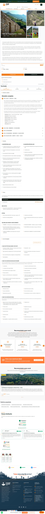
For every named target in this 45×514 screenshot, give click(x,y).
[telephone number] (39, 5)
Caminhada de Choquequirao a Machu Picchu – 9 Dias (11, 387)
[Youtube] (23, 507)
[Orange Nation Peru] (6, 4)
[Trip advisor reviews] (22, 467)
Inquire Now (32, 512)
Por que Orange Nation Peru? (16, 490)
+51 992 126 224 (28, 489)
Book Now (25, 512)
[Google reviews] (11, 467)
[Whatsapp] (2, 513)
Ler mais (3, 461)
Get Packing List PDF (37, 242)
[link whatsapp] (37, 5)
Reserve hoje (19, 1)
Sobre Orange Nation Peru (17, 485)
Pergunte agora (34, 74)
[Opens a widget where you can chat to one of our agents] (41, 512)
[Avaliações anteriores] (1, 434)
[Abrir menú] (41, 5)
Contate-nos (15, 491)
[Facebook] (19, 507)
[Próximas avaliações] (43, 434)
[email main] (35, 5)
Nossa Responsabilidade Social (16, 487)
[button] (35, 18)
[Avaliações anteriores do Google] (1, 457)
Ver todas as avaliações (6, 449)
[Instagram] (21, 507)
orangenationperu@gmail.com (28, 497)
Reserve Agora (13, 74)
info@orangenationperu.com (28, 487)
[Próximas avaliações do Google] (12, 457)
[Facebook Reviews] (33, 467)
